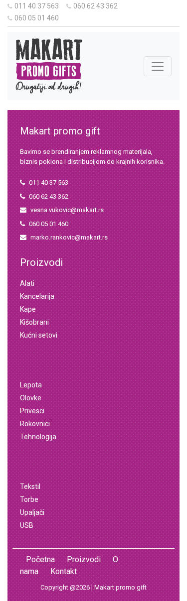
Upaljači (32, 512)
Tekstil (30, 486)
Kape (28, 309)
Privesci (32, 411)
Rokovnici (35, 424)
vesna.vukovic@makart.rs (67, 210)
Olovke (30, 398)
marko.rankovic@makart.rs (69, 237)
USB (26, 525)
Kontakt (63, 571)
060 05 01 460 (36, 18)
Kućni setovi (38, 335)
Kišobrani (34, 322)
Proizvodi (84, 559)
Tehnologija (38, 437)
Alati (27, 283)
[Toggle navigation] (158, 66)
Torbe (29, 499)
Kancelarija (37, 296)
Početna (40, 559)
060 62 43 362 (95, 6)
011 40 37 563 (36, 6)
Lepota (31, 385)
